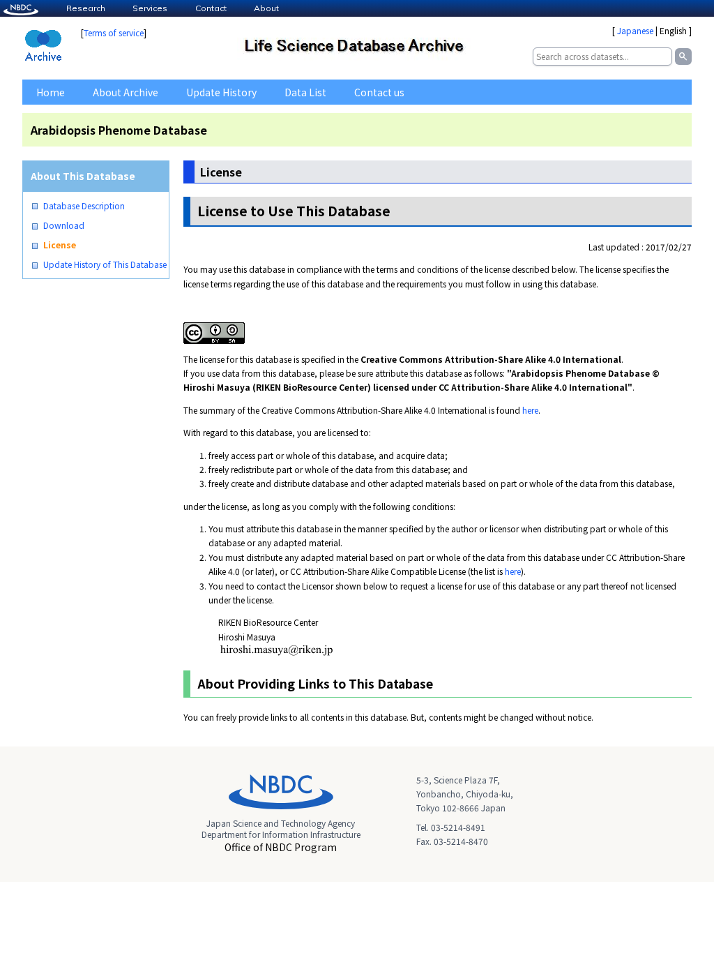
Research (85, 8)
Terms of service (114, 32)
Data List (305, 92)
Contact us (379, 92)
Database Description (84, 205)
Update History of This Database (105, 264)
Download (63, 225)
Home (50, 92)
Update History (221, 92)
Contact (211, 8)
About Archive (125, 92)
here (530, 410)
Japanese (635, 30)
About (266, 8)
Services (149, 8)
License (59, 244)
